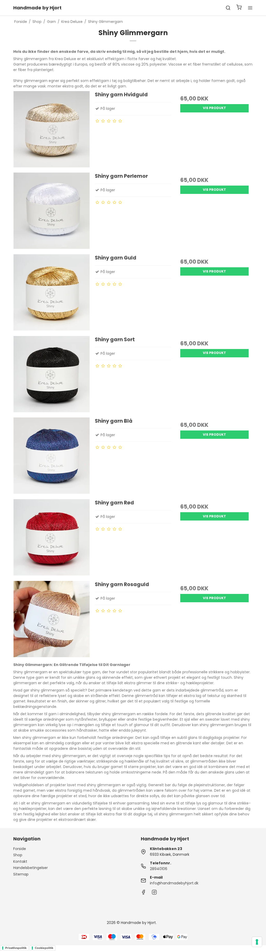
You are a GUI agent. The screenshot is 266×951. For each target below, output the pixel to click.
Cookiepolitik (44, 948)
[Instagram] (154, 893)
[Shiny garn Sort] (52, 374)
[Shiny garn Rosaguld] (52, 619)
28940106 (158, 868)
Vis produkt (214, 108)
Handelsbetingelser (30, 867)
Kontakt (20, 861)
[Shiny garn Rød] (52, 537)
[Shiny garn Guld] (52, 292)
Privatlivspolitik (15, 948)
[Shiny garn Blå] (52, 455)
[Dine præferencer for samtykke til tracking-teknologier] (257, 942)
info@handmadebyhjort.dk (174, 883)
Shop (17, 855)
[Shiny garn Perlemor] (52, 211)
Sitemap (21, 874)
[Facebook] (143, 893)
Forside (19, 848)
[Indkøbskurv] (239, 8)
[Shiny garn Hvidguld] (52, 129)
